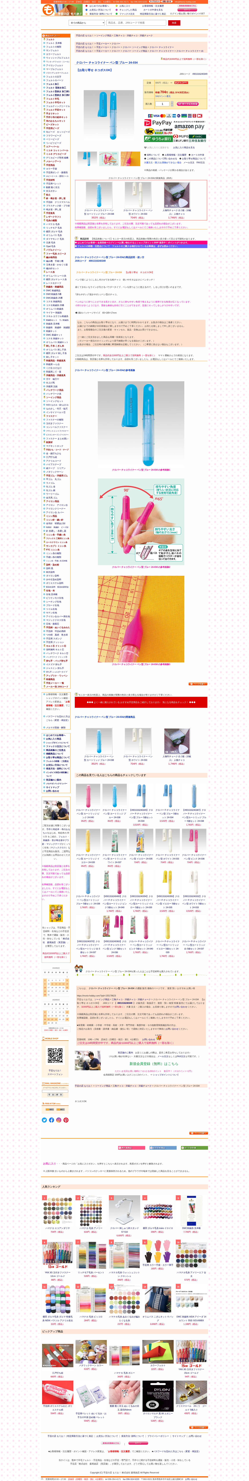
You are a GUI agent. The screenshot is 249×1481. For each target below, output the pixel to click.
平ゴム (49, 479)
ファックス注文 (127, 14)
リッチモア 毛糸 (54, 228)
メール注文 (189, 162)
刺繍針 (56, 527)
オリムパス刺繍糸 (54, 309)
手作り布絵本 (52, 829)
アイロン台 (62, 505)
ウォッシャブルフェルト (58, 57)
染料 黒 (49, 568)
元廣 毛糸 (50, 242)
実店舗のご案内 (53, 780)
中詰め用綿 (60, 631)
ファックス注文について (58, 746)
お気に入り (124, 6)
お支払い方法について (100, 10)
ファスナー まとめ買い (57, 438)
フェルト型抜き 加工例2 (57, 95)
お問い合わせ (52, 791)
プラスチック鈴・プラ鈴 (58, 205)
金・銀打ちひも (53, 453)
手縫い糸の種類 (53, 557)
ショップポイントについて (57, 743)
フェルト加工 (52, 84)
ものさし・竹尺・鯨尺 (57, 408)
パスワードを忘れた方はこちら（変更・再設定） (177, 1451)
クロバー (116, 43)
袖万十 (56, 379)
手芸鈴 (49, 202)
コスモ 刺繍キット (55, 338)
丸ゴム (58, 479)
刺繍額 (66, 327)
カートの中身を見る (153, 10)
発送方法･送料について (100, 14)
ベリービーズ (52, 139)
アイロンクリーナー (56, 508)
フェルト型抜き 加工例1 (57, 91)
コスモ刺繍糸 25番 (55, 305)
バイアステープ (53, 464)
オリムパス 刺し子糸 (56, 349)
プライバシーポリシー (158, 1436)
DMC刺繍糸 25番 (54, 298)
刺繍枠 (58, 327)
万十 (48, 379)
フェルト (63, 836)
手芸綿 (49, 631)
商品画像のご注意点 (56, 750)
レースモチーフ (53, 283)
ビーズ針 (65, 527)
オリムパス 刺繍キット (57, 342)
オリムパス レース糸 (56, 276)
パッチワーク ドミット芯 (56, 657)
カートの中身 (197, 155)
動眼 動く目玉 (53, 187)
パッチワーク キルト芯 (57, 653)
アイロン (50, 505)
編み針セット (52, 268)
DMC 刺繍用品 (53, 290)
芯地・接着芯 (52, 624)
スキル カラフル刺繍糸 (57, 316)
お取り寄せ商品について (58, 757)
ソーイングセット (54, 401)
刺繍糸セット (51, 320)
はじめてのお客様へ (99, 6)
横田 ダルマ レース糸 (56, 279)
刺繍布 (49, 327)
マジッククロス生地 (56, 620)
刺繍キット (51, 331)
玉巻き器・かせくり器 (57, 264)
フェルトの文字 (53, 76)
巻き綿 (64, 635)
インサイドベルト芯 (56, 412)
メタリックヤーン (54, 472)
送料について (153, 155)
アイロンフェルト (54, 65)
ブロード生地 (52, 605)
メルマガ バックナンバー (56, 783)
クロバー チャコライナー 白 (189, 51)
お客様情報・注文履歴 (153, 6)
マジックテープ (54, 844)
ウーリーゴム (52, 494)
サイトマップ (52, 787)
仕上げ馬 (50, 382)
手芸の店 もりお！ (85, 43)
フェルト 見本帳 (54, 43)
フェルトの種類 (53, 47)
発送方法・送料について (58, 768)
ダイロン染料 (52, 575)
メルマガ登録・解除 (56, 727)
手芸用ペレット (53, 183)
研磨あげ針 (60, 523)
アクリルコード (53, 461)
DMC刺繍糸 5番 (54, 294)
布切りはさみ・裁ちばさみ (57, 405)
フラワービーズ (53, 135)
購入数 (149, 104)
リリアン (61, 468)
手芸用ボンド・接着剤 (57, 172)
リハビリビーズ (53, 143)
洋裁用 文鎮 (51, 386)
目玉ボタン (51, 191)
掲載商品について (54, 753)
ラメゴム (50, 483)
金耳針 (49, 523)
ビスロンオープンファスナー (57, 435)
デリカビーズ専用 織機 (57, 157)
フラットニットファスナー (57, 431)
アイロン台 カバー (55, 512)
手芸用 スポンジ (54, 638)
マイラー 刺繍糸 (54, 312)
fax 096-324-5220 (131, 1479)
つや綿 (49, 635)
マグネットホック (54, 446)
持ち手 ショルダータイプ (56, 672)
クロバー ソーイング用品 (135, 47)
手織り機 (59, 261)
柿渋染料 (50, 572)
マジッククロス (58, 847)
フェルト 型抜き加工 (56, 87)
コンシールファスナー (57, 427)
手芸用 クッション (55, 642)
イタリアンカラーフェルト (57, 73)
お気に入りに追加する (158, 147)
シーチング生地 (53, 601)
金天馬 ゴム (51, 497)
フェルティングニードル (58, 106)
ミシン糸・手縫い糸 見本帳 (56, 561)
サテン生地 (51, 612)
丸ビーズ (50, 132)
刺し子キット (52, 357)
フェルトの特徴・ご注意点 (57, 761)
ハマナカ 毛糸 (53, 224)
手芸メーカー (102, 43)
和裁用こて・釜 (53, 371)
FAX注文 (201, 162)
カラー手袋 (51, 168)
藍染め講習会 (63, 587)
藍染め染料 (50, 587)
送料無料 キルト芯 (55, 649)
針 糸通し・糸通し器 (56, 531)
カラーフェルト (53, 54)
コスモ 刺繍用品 (54, 301)
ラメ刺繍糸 (64, 320)
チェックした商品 (128, 10)
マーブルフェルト (54, 69)
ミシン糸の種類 (53, 553)
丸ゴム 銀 (50, 490)
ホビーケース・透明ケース (57, 176)
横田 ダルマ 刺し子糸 (56, 353)
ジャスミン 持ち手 (55, 668)
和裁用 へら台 (53, 364)
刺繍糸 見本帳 (53, 323)
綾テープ (50, 468)
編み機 (49, 261)
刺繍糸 (46, 840)
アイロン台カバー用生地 (58, 616)
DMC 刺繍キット (54, 335)
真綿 (57, 635)
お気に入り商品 (53, 739)
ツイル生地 (51, 609)
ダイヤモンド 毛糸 (55, 239)
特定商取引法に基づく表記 (153, 14)
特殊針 (49, 527)
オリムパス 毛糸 (54, 235)
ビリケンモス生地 (54, 598)
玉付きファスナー (54, 423)
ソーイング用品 (101, 999)
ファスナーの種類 (54, 419)
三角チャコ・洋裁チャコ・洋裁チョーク (131, 999)
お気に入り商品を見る (184, 147)
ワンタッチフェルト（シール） (58, 62)
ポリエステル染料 (54, 583)
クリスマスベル (62, 202)
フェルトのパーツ (54, 80)
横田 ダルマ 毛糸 (54, 231)
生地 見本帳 (51, 594)
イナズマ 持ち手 (54, 664)
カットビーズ (63, 132)
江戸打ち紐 (51, 457)
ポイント (196, 13)
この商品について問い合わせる (162, 158)
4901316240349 (199, 74)
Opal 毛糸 (50, 246)
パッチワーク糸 (53, 394)
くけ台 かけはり (54, 368)
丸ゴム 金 (50, 486)
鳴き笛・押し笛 (53, 209)
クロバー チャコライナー (162, 47)
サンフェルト (52, 50)
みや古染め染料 (53, 579)
